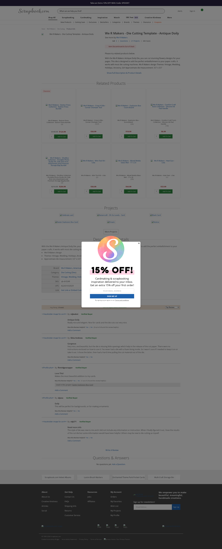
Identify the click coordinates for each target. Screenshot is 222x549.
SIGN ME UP (112, 296)
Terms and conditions (122, 300)
